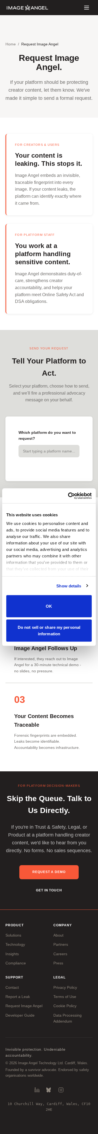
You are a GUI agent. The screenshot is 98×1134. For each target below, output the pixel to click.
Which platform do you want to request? (47, 435)
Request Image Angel (23, 1006)
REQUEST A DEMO (49, 872)
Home (10, 44)
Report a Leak (17, 996)
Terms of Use (64, 996)
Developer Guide (20, 1015)
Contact (12, 987)
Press (58, 963)
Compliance (15, 963)
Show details (68, 585)
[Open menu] (87, 8)
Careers (60, 954)
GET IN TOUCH (49, 890)
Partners (60, 944)
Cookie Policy (64, 1006)
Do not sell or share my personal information (49, 630)
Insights (12, 954)
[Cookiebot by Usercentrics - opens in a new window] (69, 495)
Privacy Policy (65, 987)
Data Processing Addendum (67, 1018)
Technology (15, 944)
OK (49, 606)
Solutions (13, 935)
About (58, 935)
